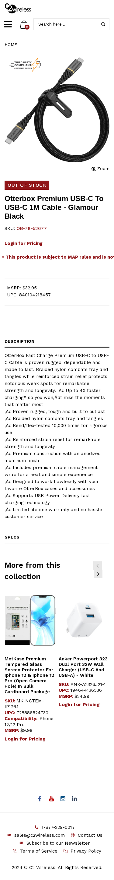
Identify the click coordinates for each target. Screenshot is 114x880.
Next (98, 574)
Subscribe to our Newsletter (58, 843)
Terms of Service (38, 851)
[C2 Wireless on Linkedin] (74, 799)
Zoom (103, 168)
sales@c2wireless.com (39, 835)
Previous (97, 565)
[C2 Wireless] (22, 8)
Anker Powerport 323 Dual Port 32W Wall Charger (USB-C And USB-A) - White (83, 667)
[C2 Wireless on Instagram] (63, 799)
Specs (12, 537)
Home (11, 44)
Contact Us (90, 835)
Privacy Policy (86, 851)
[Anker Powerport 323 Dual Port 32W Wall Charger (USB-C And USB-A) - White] (84, 620)
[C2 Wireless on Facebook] (40, 799)
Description (19, 341)
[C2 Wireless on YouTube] (51, 799)
